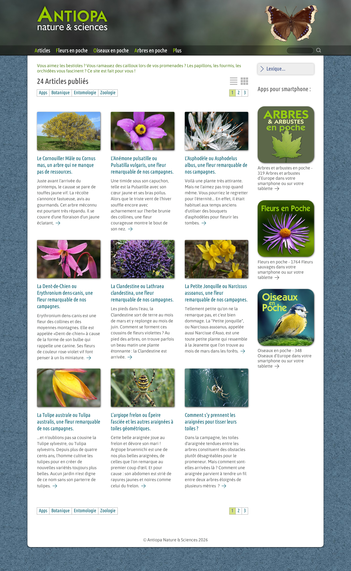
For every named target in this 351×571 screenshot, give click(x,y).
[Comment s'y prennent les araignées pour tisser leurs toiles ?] (224, 486)
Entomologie (85, 93)
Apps (43, 93)
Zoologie (108, 93)
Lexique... (275, 68)
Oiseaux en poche (111, 50)
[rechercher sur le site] (319, 50)
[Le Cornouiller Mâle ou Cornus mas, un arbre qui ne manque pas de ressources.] (58, 223)
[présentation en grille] (244, 81)
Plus (177, 50)
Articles (42, 50)
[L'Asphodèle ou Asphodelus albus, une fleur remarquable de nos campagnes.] (204, 223)
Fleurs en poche (72, 50)
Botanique (60, 93)
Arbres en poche (150, 50)
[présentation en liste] (233, 81)
